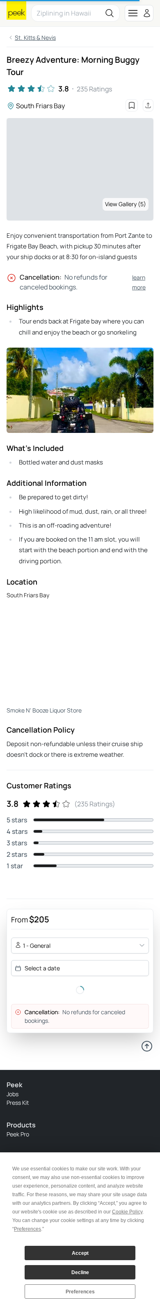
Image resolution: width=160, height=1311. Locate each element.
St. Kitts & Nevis (35, 37)
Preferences (80, 1292)
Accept (80, 1253)
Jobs (12, 1094)
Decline (80, 1272)
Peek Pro (18, 1134)
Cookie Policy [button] (127, 1212)
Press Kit (18, 1102)
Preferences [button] (27, 1229)
